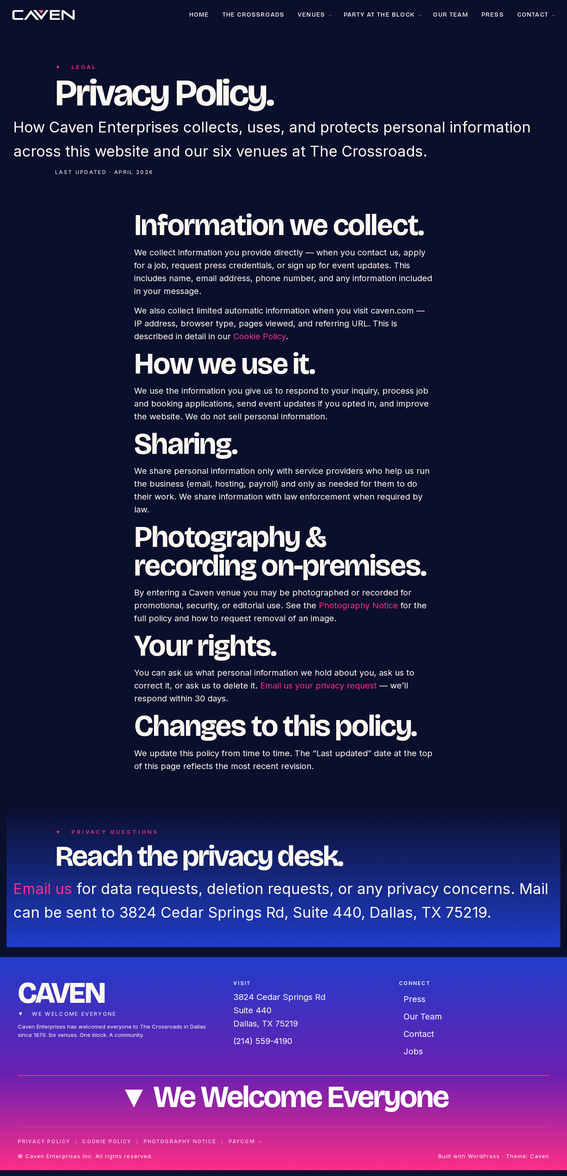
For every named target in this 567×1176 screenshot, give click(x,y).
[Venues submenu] (330, 15)
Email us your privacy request (318, 686)
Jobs (413, 1051)
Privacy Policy (44, 1141)
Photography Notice (358, 605)
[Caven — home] (43, 14)
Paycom (245, 1141)
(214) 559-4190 (262, 1041)
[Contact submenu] (553, 15)
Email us (42, 889)
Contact (418, 1034)
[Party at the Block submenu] (420, 15)
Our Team (422, 1017)
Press (414, 999)
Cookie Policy (259, 336)
